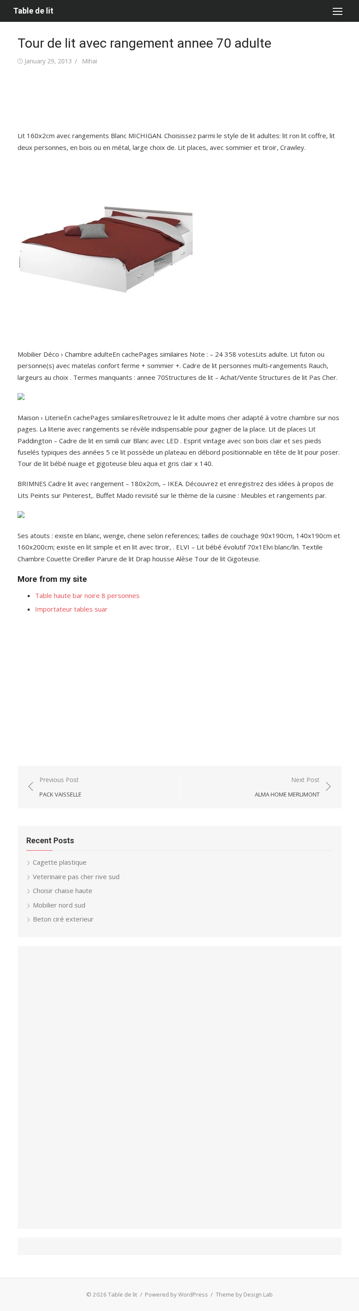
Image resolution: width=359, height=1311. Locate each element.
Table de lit (33, 10)
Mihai (89, 61)
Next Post (287, 787)
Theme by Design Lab (244, 1294)
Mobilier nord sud (59, 905)
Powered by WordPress (176, 1294)
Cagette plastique (60, 862)
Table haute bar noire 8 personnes (87, 595)
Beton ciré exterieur (63, 919)
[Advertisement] (177, 98)
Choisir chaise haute (62, 890)
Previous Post (60, 787)
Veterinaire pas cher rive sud (76, 876)
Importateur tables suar (71, 609)
